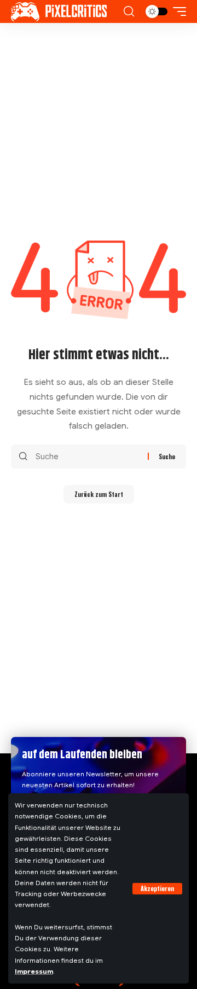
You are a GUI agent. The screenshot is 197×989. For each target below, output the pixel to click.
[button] (157, 888)
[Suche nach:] (87, 456)
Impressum (34, 971)
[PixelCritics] (59, 11)
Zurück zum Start (98, 494)
